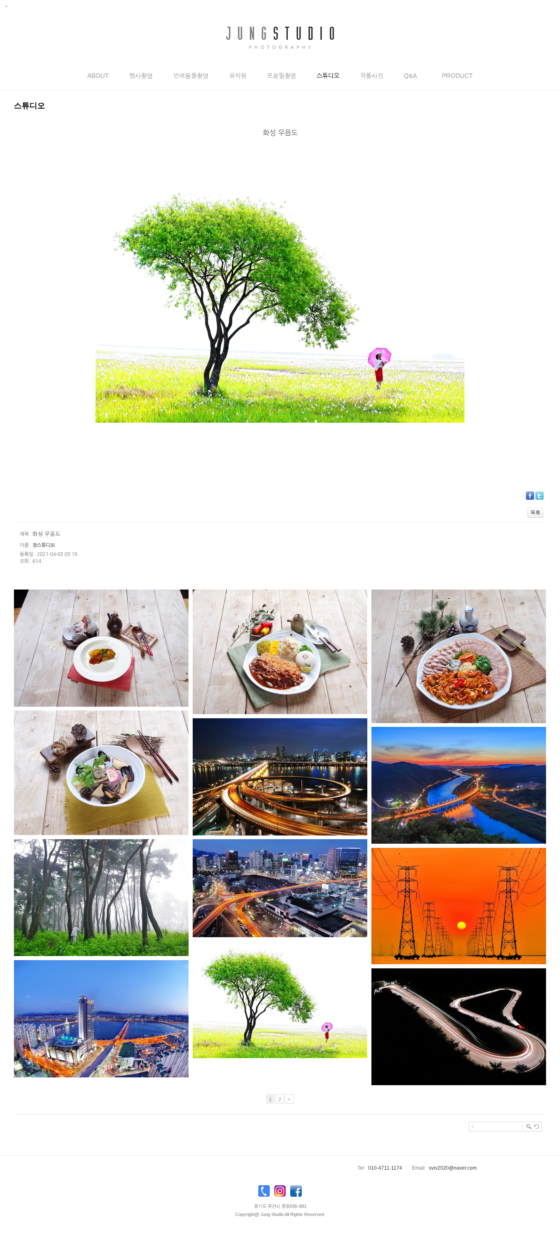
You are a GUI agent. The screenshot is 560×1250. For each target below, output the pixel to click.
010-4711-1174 (385, 1168)
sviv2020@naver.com (453, 1168)
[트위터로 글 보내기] (539, 495)
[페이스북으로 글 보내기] (530, 495)
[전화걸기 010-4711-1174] (264, 1193)
